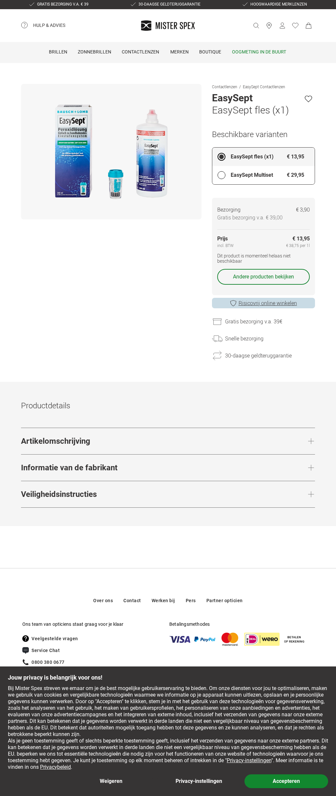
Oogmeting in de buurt (259, 51)
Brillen (58, 51)
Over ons (103, 600)
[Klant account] (282, 25)
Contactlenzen (140, 51)
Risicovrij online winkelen (268, 303)
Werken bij (163, 600)
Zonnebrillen (94, 51)
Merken (179, 51)
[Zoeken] (255, 25)
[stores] (269, 25)
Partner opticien (224, 600)
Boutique (210, 51)
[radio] (263, 157)
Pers (191, 600)
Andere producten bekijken (263, 277)
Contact (132, 600)
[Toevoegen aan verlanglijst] (308, 98)
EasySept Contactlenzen (264, 86)
